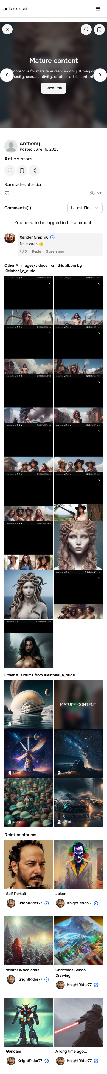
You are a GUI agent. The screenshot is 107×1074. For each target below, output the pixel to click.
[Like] (86, 29)
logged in (56, 222)
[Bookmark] (99, 29)
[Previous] (7, 75)
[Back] (7, 29)
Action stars (18, 159)
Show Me (53, 88)
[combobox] (85, 208)
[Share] (34, 170)
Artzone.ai (15, 9)
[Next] (100, 75)
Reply (36, 251)
